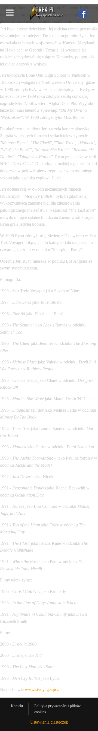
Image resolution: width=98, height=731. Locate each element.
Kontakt (17, 706)
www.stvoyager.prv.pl (44, 689)
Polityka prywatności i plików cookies (57, 709)
